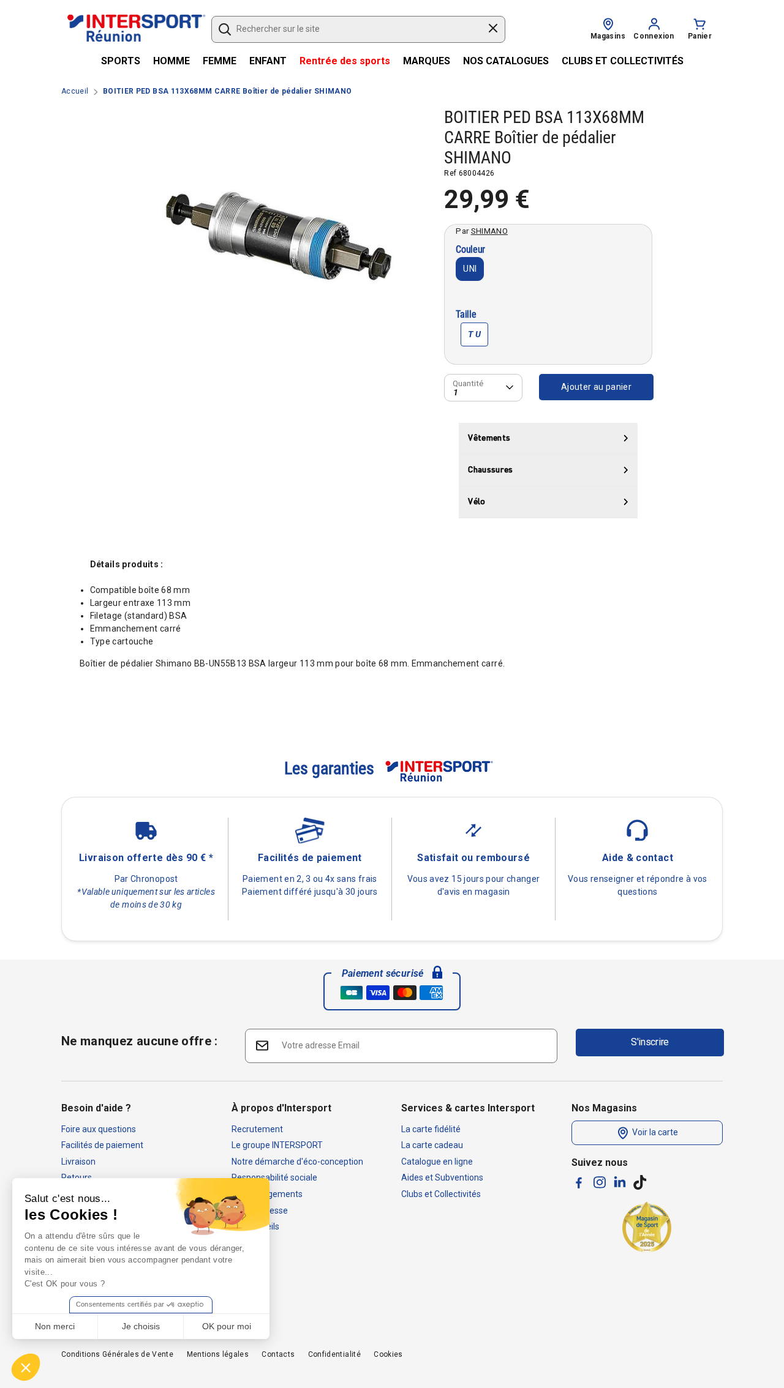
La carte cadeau (432, 1145)
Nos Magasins (604, 1108)
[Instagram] (599, 1182)
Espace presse (260, 1210)
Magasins (607, 36)
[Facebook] (578, 1182)
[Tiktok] (640, 1182)
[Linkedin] (620, 1181)
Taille (466, 315)
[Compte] (654, 23)
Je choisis (141, 1326)
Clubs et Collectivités (441, 1194)
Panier (700, 36)
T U (474, 334)
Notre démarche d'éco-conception (297, 1161)
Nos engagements (267, 1194)
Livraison (78, 1161)
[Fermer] (493, 30)
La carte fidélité (431, 1129)
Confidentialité (334, 1354)
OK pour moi (226, 1326)
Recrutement (257, 1129)
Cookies (388, 1354)
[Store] (608, 23)
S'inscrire (650, 1042)
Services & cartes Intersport (468, 1108)
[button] (25, 1367)
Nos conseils (255, 1226)
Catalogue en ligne (437, 1161)
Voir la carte (654, 1132)
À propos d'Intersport (281, 1108)
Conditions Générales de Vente (117, 1354)
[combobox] (352, 29)
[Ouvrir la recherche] (224, 29)
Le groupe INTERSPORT (277, 1145)
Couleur (470, 250)
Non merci (55, 1326)
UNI (470, 269)
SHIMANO (489, 231)
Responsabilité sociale (274, 1177)
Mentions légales (218, 1354)
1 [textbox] (455, 392)
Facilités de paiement (102, 1145)
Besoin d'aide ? (96, 1108)
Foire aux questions (98, 1129)
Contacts (278, 1354)
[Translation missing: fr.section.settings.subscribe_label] (261, 1045)
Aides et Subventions (442, 1177)
